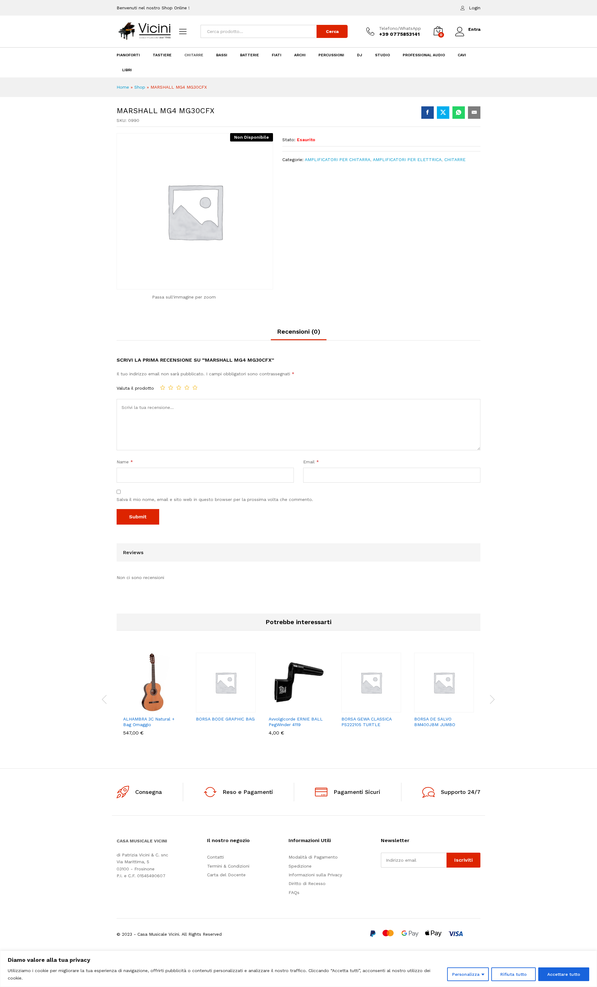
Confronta (174, 708)
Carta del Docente (226, 874)
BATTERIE (249, 55)
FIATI (276, 55)
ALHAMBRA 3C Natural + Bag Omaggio (149, 721)
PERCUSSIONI (331, 55)
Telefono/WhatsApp (400, 28)
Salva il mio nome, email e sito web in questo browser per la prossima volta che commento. (215, 499)
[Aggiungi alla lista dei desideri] (160, 708)
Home (123, 87)
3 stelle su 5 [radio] (178, 387)
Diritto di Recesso (307, 883)
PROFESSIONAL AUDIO (424, 55)
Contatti (215, 857)
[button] (131, 708)
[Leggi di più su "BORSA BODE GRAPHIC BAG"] (204, 708)
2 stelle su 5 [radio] (170, 387)
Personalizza (465, 974)
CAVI (462, 55)
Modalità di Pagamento (313, 857)
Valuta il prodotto (135, 388)
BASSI (221, 55)
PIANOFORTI (128, 55)
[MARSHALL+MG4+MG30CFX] (443, 112)
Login (474, 8)
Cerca (332, 31)
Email (311, 461)
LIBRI (127, 70)
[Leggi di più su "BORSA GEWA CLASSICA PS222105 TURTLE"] (350, 708)
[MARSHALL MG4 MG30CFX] (427, 112)
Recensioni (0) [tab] (298, 331)
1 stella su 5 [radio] (162, 387)
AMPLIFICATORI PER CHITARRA (337, 159)
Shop (139, 87)
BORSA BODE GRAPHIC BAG (225, 718)
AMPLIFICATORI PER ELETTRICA (407, 159)
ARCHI (300, 55)
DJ (359, 55)
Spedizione (300, 866)
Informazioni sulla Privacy (315, 874)
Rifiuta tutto (513, 974)
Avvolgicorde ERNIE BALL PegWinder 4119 (296, 721)
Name (125, 461)
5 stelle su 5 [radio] (194, 387)
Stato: (288, 139)
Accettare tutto (563, 974)
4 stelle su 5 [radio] (186, 387)
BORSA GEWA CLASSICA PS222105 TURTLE (366, 721)
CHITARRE (193, 55)
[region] (298, 969)
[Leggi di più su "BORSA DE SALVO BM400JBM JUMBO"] (422, 708)
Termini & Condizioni (228, 866)
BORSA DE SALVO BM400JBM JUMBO (434, 721)
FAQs (294, 892)
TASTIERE (162, 55)
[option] (153, 698)
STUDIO (382, 55)
